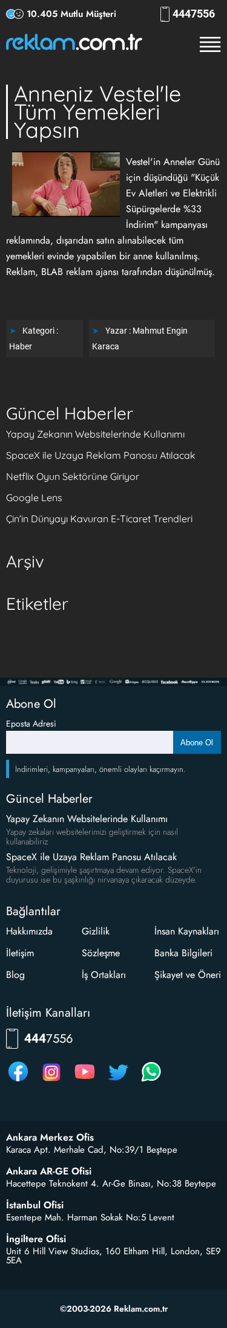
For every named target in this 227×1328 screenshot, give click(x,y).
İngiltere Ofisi (36, 1239)
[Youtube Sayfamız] (85, 1081)
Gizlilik (96, 931)
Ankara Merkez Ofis (50, 1137)
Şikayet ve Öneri (187, 975)
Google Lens (34, 497)
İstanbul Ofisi (35, 1205)
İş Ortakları (104, 975)
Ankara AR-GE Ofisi (48, 1171)
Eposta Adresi (31, 723)
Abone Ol (196, 742)
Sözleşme (101, 953)
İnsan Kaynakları (186, 931)
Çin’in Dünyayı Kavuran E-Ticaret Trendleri (99, 519)
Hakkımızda (29, 931)
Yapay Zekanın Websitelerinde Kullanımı (95, 434)
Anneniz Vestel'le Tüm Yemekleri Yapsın (97, 111)
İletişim (20, 953)
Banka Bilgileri (183, 953)
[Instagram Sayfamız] (51, 1081)
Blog (15, 975)
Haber (20, 346)
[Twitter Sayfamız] (118, 1081)
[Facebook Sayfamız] (18, 1081)
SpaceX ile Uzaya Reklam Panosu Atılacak (101, 455)
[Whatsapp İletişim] (151, 1081)
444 (194, 13)
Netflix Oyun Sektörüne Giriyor (72, 476)
